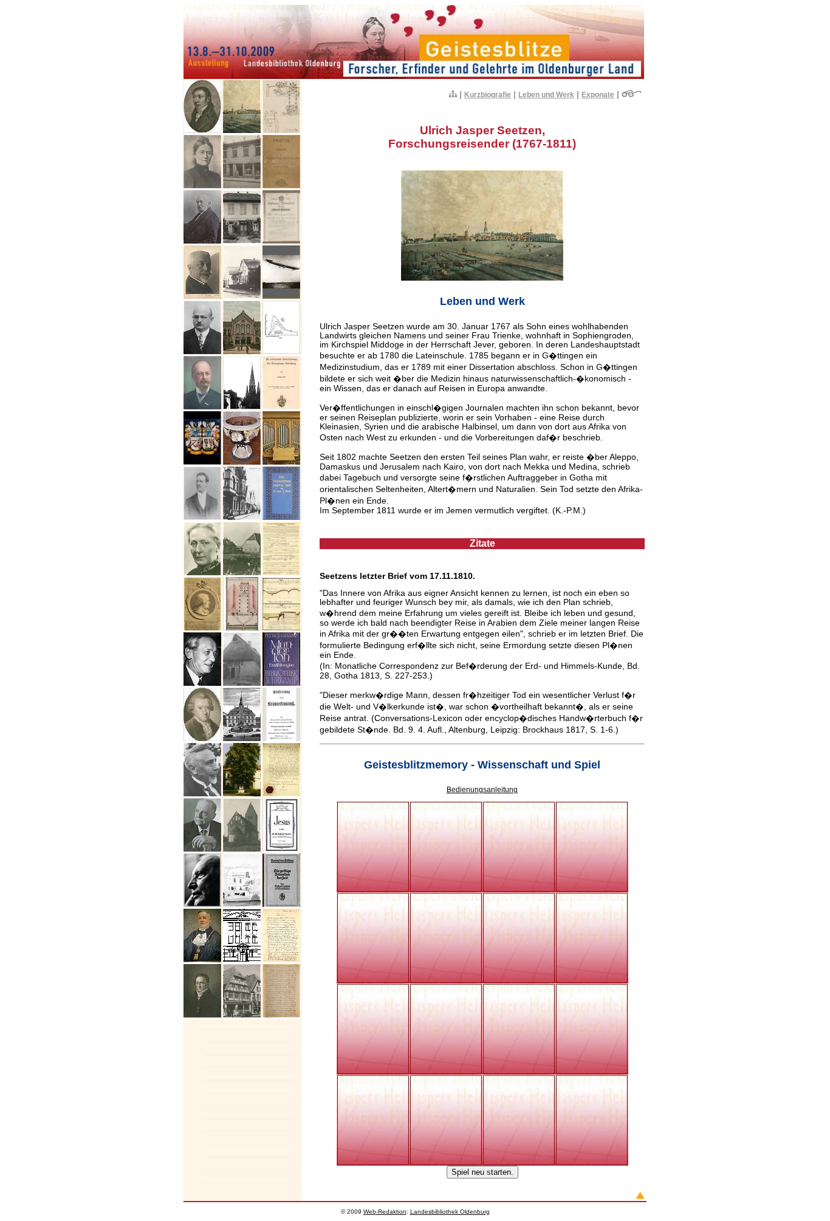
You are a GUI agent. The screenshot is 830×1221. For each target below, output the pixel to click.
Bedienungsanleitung (482, 789)
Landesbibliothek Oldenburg (450, 1211)
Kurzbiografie (487, 94)
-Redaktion (384, 1211)
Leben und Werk (546, 94)
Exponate (597, 94)
